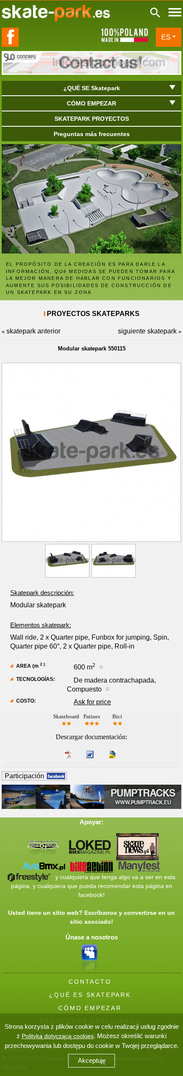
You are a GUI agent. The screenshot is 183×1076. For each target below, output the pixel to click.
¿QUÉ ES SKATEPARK (90, 994)
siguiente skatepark (147, 331)
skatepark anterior (33, 331)
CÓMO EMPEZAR (90, 1008)
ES (166, 37)
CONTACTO (90, 981)
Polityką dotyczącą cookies (58, 1036)
